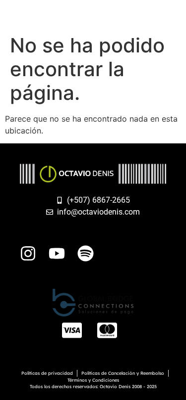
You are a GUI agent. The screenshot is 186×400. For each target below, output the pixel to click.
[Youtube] (57, 253)
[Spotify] (85, 253)
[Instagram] (28, 253)
